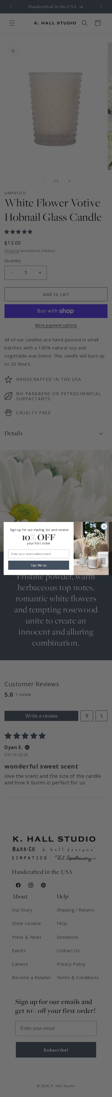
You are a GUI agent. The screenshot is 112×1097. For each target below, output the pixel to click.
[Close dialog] (104, 527)
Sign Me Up (38, 565)
